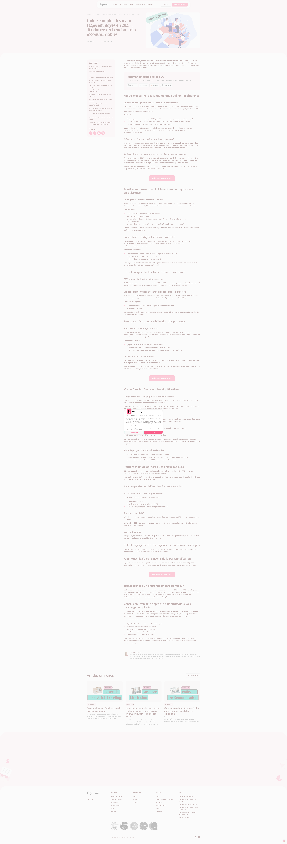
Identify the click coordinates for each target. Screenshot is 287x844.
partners (133, 415)
